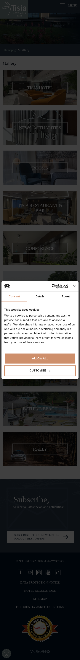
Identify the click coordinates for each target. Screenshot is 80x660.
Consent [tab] (14, 296)
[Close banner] (74, 286)
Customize (38, 370)
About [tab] (66, 296)
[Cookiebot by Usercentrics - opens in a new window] (52, 286)
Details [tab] (40, 296)
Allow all (40, 358)
